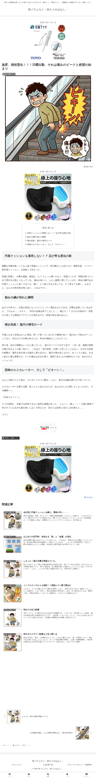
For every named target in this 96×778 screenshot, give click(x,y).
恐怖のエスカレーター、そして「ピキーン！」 (46, 244)
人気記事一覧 (48, 765)
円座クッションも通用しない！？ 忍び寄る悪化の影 (49, 233)
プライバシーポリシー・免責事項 (79, 765)
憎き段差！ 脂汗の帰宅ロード (39, 241)
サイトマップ (17, 765)
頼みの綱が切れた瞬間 (36, 237)
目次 (44, 228)
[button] (89, 484)
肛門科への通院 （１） (11, 438)
